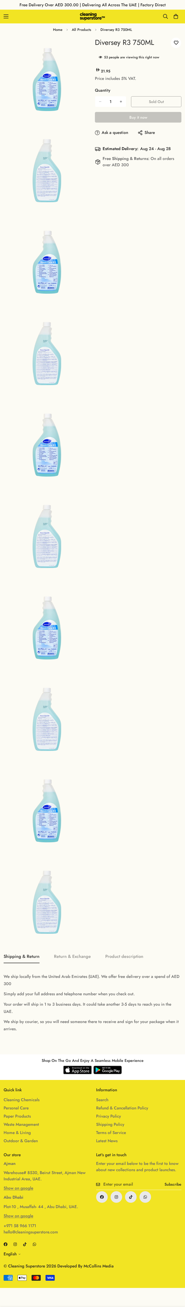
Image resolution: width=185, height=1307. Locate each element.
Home (57, 29)
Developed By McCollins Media (85, 1266)
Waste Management (21, 1124)
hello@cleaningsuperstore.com (31, 1232)
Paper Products (17, 1116)
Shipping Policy (110, 1124)
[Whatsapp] (145, 1197)
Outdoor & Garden (21, 1141)
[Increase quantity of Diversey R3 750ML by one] (121, 101)
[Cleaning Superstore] (92, 16)
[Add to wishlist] (176, 42)
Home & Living (17, 1132)
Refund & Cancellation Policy (122, 1108)
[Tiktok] (131, 1197)
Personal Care (16, 1108)
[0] (175, 16)
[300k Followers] (102, 1197)
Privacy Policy (108, 1116)
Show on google (18, 1188)
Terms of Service (111, 1132)
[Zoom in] (82, 46)
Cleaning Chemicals (22, 1100)
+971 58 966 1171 (20, 1226)
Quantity (102, 90)
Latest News (107, 1141)
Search (102, 1100)
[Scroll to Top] (175, 1280)
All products (81, 29)
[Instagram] (116, 1197)
